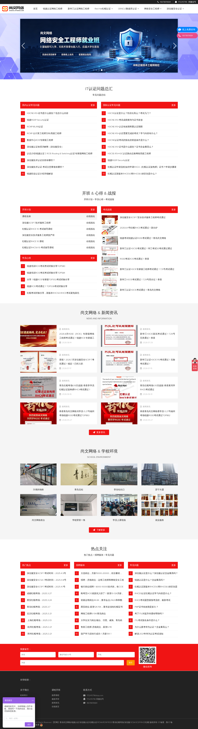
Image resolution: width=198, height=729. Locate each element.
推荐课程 (55, 695)
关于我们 (24, 690)
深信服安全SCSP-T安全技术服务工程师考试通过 (143, 217)
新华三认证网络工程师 (78, 9)
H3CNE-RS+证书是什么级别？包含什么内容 (47, 113)
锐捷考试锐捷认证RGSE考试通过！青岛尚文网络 (143, 238)
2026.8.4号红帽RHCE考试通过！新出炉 (139, 228)
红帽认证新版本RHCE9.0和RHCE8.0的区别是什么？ (132, 174)
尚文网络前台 (38, 520)
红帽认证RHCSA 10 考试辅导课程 (38, 247)
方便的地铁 (38, 490)
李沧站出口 (119, 490)
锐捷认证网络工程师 (52, 9)
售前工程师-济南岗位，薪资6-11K (96, 627)
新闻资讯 (55, 703)
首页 (35, 9)
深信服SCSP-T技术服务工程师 (36, 223)
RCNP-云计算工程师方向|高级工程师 (44, 133)
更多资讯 (100, 432)
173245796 (187, 2)
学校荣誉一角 (78, 520)
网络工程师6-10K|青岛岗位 (93, 614)
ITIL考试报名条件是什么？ (147, 620)
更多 (93, 105)
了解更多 (100, 530)
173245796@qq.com (95, 695)
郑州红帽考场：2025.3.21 (39, 634)
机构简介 (24, 695)
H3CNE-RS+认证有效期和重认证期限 (125, 127)
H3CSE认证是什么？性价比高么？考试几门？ (129, 113)
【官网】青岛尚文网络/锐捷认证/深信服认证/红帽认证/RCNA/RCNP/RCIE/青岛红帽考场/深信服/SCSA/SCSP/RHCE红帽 (100, 722)
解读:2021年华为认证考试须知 (149, 634)
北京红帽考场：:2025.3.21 (39, 614)
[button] (93, 70)
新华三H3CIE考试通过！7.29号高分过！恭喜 (141, 280)
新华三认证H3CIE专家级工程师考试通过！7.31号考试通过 (147, 269)
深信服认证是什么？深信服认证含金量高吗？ (156, 573)
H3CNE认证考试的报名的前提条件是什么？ (128, 140)
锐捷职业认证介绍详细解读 (40, 174)
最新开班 (55, 699)
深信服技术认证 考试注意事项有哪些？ (45, 167)
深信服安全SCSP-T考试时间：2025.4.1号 (46, 587)
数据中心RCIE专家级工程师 (40, 140)
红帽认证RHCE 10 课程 (33, 241)
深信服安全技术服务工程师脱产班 (38, 235)
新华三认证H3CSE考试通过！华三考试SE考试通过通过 (146, 248)
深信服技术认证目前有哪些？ (41, 160)
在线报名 (90, 223)
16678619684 (165, 2)
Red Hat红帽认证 (103, 9)
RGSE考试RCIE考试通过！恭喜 (134, 259)
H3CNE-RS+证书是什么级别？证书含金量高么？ (130, 147)
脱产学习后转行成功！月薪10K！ (96, 634)
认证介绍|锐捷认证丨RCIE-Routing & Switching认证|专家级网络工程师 (59, 153)
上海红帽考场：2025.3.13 (39, 620)
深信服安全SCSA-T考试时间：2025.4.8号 (46, 580)
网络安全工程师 (151, 9)
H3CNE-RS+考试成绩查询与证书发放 (125, 120)
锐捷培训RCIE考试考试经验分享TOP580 (46, 266)
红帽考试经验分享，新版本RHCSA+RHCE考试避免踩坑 (53, 293)
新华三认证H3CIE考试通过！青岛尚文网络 (140, 290)
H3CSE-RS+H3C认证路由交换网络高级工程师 (129, 153)
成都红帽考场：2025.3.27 (39, 593)
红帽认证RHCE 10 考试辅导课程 (37, 229)
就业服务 (159, 520)
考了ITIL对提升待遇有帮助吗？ (149, 614)
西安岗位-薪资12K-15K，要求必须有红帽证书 (102, 607)
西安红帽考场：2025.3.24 (39, 600)
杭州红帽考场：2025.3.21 (39, 627)
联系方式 (87, 690)
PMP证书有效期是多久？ (146, 607)
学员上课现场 (119, 520)
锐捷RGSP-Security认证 (38, 120)
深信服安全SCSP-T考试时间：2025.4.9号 (46, 573)
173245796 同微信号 (95, 699)
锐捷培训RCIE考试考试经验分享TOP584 (46, 273)
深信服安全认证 (174, 9)
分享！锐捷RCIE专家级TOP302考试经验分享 (48, 280)
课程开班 (56, 690)
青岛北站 (78, 490)
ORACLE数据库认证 (127, 9)
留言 (130, 663)
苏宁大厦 (159, 490)
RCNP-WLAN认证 (35, 127)
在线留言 (55, 707)
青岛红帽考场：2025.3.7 (38, 607)
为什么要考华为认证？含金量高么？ (152, 627)
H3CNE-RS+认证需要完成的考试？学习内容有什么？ (133, 133)
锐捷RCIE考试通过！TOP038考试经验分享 (47, 286)
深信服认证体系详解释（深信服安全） (45, 147)
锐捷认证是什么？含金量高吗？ (150, 580)
